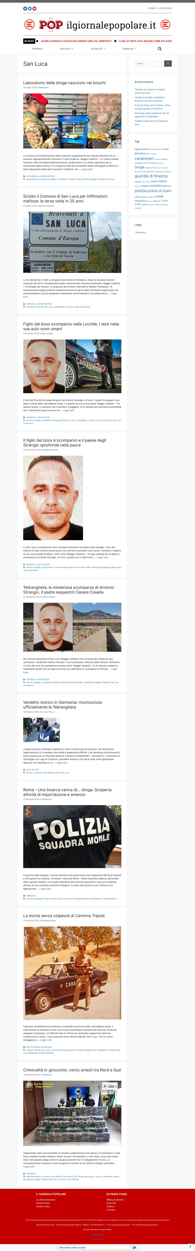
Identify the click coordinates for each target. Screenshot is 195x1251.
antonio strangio (33, 420)
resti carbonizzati (104, 420)
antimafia (30, 1176)
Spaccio (70, 898)
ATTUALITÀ (96, 48)
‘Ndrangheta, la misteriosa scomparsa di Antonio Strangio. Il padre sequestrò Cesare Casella (68, 589)
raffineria (86, 179)
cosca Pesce (67, 1176)
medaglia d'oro (89, 1050)
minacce (138, 186)
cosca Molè (55, 1176)
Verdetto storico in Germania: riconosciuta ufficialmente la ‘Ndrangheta (62, 704)
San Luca (110, 179)
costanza (38, 772)
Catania (164, 159)
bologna (153, 154)
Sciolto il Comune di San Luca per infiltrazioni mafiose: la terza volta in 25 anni (65, 198)
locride (72, 420)
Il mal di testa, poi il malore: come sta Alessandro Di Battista (112, 41)
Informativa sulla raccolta (72, 1247)
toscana (62, 1179)
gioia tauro (89, 1176)
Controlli (152, 163)
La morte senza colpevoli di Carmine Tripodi (64, 915)
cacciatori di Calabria (47, 179)
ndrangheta (81, 420)
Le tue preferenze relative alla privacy (109, 1247)
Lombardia (107, 1176)
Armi (159, 149)
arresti (38, 1176)
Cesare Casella (60, 567)
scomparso (28, 423)
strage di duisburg (82, 307)
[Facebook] (25, 9)
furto (143, 171)
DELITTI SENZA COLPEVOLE (39, 1047)
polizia (57, 772)
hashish (53, 898)
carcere (157, 159)
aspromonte (31, 179)
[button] (160, 48)
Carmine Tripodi (33, 1050)
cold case (45, 1050)
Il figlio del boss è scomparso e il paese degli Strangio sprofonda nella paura (64, 442)
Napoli (145, 185)
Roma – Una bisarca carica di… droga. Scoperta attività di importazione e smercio (67, 792)
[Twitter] (30, 9)
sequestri (49, 1053)
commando (56, 1050)
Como (145, 163)
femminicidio (163, 168)
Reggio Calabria (98, 179)
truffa (138, 204)
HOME (151, 8)
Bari (147, 154)
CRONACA (37, 48)
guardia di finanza (151, 176)
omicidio (91, 420)
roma (159, 196)
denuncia (160, 163)
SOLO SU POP (43, 417)
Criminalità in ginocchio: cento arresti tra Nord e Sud (72, 1070)
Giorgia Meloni (159, 172)
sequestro (140, 200)
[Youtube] (34, 9)
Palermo (166, 185)
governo (168, 172)
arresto (29, 772)
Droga (78, 179)
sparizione (33, 570)
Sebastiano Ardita (36, 1053)
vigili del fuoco (148, 204)
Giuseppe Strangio (60, 420)
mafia (87, 567)
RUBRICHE (128, 48)
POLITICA (65, 48)
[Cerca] (168, 63)
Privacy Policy (141, 232)
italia (143, 182)
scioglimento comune (63, 307)
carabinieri (62, 179)
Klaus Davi (72, 567)
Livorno (98, 1176)
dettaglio (38, 898)
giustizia (71, 1050)
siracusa (150, 201)
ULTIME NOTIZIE (47, 176)
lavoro (148, 182)
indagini (138, 182)
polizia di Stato (159, 191)
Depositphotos (97, 1239)
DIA (75, 1176)
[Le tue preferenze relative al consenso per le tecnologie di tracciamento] (190, 1246)
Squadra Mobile (82, 898)
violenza (158, 205)
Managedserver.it (97, 1234)
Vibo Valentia (73, 1179)
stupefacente (96, 898)
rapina (138, 197)
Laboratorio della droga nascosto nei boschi (64, 82)
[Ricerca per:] (149, 63)
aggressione (141, 149)
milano (116, 1176)
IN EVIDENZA (32, 176)
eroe (64, 1050)
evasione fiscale (151, 168)
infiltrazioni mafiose (34, 307)
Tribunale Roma (110, 898)
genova (150, 171)
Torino (164, 200)
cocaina (71, 179)
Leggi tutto (87, 169)
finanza (137, 172)
